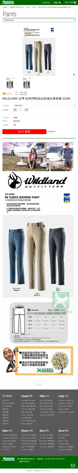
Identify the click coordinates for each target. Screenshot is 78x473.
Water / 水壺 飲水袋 (46, 406)
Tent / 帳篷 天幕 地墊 (28, 400)
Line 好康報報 (7, 406)
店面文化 (5, 423)
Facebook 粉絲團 (8, 403)
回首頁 (5, 7)
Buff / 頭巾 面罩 (63, 435)
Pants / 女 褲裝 (63, 409)
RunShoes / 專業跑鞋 (47, 441)
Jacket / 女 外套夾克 (65, 406)
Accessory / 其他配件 (65, 449)
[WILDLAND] (7, 93)
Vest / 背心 (6, 449)
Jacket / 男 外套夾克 (9, 441)
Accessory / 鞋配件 (27, 449)
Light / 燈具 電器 (26, 412)
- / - (41, 418)
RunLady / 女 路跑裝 (46, 435)
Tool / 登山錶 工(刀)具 (47, 412)
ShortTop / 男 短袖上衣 (10, 435)
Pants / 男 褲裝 (7, 444)
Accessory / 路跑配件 (47, 447)
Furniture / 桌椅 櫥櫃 (28, 409)
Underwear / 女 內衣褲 (65, 412)
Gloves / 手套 (62, 441)
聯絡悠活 (5, 421)
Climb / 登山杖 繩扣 (46, 409)
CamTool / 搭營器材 (27, 403)
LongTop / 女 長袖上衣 (65, 403)
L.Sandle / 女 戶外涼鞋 (28, 438)
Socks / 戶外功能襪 (27, 447)
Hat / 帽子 (61, 438)
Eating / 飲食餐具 (27, 423)
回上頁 (39, 384)
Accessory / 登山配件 (47, 415)
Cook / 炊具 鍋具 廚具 (28, 421)
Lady (28, 7)
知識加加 (5, 415)
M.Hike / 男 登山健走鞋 (29, 441)
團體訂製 (5, 409)
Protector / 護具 (63, 444)
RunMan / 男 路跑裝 (46, 438)
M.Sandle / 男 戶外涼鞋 (29, 444)
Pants (34, 7)
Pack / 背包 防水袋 (46, 400)
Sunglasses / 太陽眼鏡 (66, 447)
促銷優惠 (5, 412)
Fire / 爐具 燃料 (26, 418)
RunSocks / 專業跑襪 (47, 444)
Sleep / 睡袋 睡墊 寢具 (28, 406)
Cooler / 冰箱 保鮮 (27, 415)
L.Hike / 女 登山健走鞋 (28, 435)
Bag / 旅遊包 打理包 (46, 403)
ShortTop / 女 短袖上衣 (66, 400)
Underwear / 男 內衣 (9, 447)
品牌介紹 (5, 418)
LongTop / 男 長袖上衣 (9, 438)
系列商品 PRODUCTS (17, 7)
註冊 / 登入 (6, 400)
